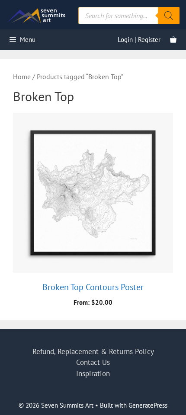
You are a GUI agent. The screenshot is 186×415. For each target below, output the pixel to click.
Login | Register (139, 39)
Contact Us (93, 362)
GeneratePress (147, 405)
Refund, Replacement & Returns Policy (93, 351)
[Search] (169, 15)
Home (22, 76)
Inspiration (93, 373)
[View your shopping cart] (173, 39)
